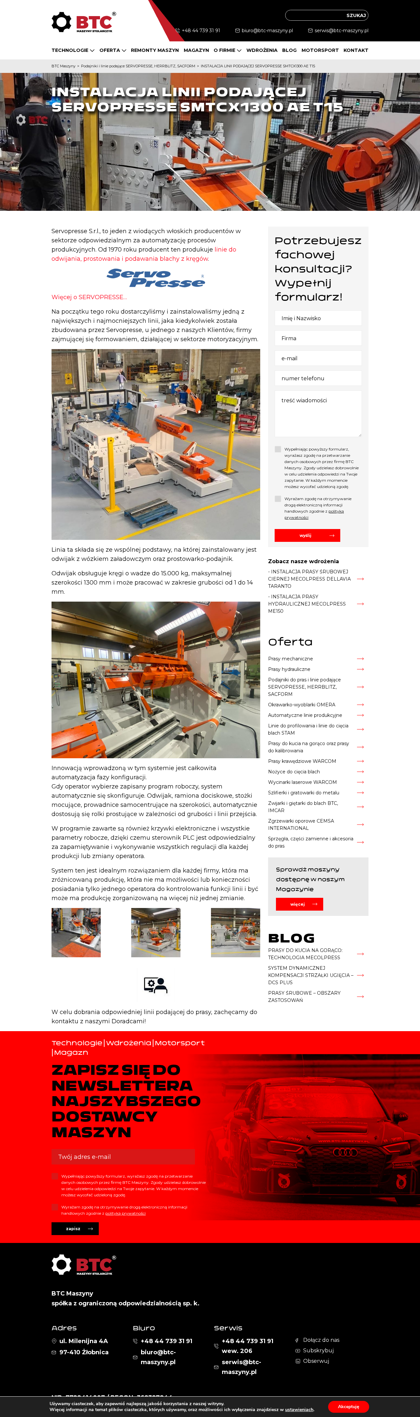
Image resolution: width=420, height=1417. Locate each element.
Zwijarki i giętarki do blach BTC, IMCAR (303, 806)
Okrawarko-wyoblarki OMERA (301, 705)
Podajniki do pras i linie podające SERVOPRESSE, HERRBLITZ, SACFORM (304, 687)
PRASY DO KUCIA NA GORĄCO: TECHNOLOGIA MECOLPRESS (305, 954)
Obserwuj (316, 1361)
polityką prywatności (125, 1213)
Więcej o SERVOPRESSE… (89, 297)
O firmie (224, 50)
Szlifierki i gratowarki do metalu (303, 793)
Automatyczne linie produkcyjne (305, 715)
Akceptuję (348, 1407)
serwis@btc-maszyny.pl (341, 30)
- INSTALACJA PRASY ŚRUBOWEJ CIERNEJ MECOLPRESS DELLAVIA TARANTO (309, 579)
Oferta (109, 50)
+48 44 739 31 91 (201, 30)
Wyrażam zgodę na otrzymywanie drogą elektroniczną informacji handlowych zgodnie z (317, 508)
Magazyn (196, 50)
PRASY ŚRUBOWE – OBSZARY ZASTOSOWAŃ (304, 996)
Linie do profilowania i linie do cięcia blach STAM (308, 729)
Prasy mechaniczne (290, 659)
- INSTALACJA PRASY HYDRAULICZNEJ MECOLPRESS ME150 (307, 604)
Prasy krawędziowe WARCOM (302, 761)
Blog (289, 50)
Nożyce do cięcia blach (294, 772)
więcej (297, 904)
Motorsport (320, 50)
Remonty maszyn (155, 50)
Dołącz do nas (321, 1340)
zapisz (73, 1228)
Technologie (70, 50)
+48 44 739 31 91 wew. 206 (247, 1346)
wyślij (305, 535)
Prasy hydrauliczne (289, 669)
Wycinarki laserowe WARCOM (302, 782)
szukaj (356, 15)
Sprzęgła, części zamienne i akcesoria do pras (310, 842)
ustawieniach (299, 1410)
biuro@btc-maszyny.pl (267, 30)
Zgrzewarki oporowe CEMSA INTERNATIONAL (301, 824)
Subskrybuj (318, 1350)
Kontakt (356, 50)
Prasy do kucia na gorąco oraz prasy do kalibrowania (308, 747)
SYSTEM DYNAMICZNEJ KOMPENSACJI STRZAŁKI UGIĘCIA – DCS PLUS (310, 975)
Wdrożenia (262, 50)
